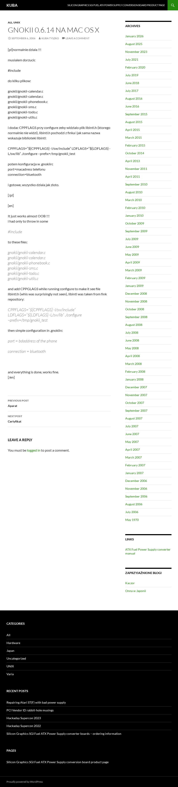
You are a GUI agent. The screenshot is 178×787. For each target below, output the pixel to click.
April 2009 (132, 262)
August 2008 (133, 325)
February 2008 (135, 371)
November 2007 (136, 395)
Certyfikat (15, 419)
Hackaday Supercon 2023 (24, 718)
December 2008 (136, 293)
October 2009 (134, 223)
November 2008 (136, 301)
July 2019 (131, 75)
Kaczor (130, 583)
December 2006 (136, 481)
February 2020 (135, 67)
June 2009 (132, 247)
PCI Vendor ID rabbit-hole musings (30, 710)
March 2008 (133, 364)
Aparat (18, 403)
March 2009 (133, 270)
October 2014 (134, 153)
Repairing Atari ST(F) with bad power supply (36, 702)
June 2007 (132, 434)
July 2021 (131, 59)
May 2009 (132, 254)
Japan (10, 650)
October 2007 (134, 403)
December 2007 (136, 387)
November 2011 (136, 169)
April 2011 (132, 176)
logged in (33, 450)
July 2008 (131, 332)
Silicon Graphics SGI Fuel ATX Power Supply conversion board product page (116, 5)
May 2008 (132, 348)
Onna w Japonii (135, 591)
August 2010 (133, 192)
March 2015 (133, 137)
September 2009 (136, 231)
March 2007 (133, 457)
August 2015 (133, 122)
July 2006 (131, 512)
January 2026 (134, 36)
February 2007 (135, 465)
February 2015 (135, 145)
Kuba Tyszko (50, 38)
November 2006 (136, 488)
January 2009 (134, 286)
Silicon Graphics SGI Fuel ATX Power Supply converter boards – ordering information (64, 733)
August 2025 (133, 44)
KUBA (12, 5)
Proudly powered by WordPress (25, 781)
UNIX (16, 22)
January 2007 (134, 473)
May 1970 (132, 520)
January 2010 (134, 215)
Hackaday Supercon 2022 (24, 726)
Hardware (13, 643)
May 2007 (132, 442)
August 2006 (133, 504)
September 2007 (136, 410)
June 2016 (132, 106)
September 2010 (136, 184)
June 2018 (132, 83)
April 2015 (132, 130)
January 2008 (134, 379)
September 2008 (136, 317)
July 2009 (131, 239)
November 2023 (136, 52)
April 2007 (132, 449)
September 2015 (136, 114)
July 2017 (131, 91)
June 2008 (132, 340)
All (10, 22)
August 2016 (133, 98)
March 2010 (133, 200)
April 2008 (132, 356)
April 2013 (132, 161)
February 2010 (135, 208)
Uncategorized (16, 658)
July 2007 (131, 426)
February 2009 (135, 278)
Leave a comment (77, 38)
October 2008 (134, 309)
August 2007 (133, 418)
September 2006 (136, 496)
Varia (10, 674)
